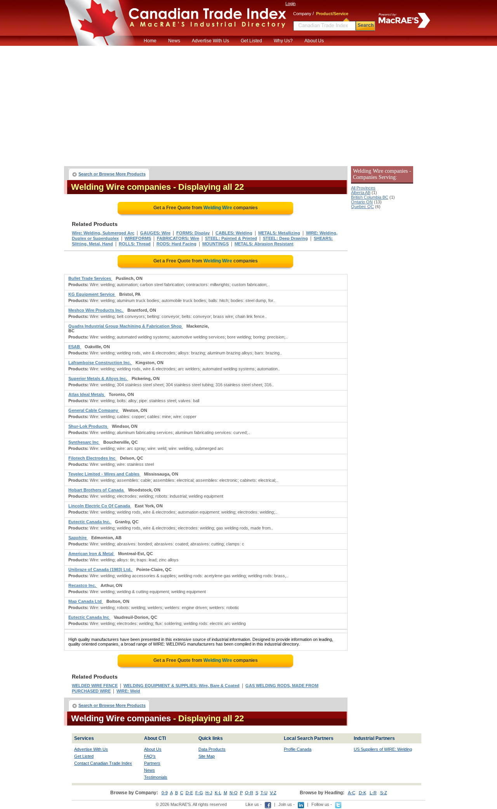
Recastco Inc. (82, 585)
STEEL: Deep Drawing (285, 238)
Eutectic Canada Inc (89, 617)
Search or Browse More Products (112, 174)
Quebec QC (362, 206)
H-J (208, 792)
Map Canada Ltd (85, 601)
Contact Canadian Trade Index (103, 763)
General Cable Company (93, 410)
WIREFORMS (138, 238)
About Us (314, 40)
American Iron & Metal (91, 553)
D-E (189, 792)
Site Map (206, 756)
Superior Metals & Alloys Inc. (98, 378)
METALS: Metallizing (279, 233)
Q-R (249, 792)
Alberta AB (360, 192)
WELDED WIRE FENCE (95, 685)
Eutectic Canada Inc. (89, 521)
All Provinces (363, 188)
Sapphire (78, 537)
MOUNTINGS (215, 243)
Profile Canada (297, 749)
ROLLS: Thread (135, 243)
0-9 (165, 792)
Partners (152, 763)
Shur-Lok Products (88, 426)
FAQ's (150, 756)
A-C (351, 792)
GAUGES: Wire (155, 233)
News (174, 40)
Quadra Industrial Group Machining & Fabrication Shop (125, 326)
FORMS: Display (193, 233)
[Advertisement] (248, 104)
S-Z (383, 792)
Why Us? (283, 40)
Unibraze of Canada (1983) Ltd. (100, 569)
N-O (233, 792)
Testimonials (155, 777)
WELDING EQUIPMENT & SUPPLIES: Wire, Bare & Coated (181, 685)
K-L (218, 792)
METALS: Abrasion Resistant (264, 243)
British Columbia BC (369, 197)
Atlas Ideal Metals (86, 394)
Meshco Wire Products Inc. (96, 310)
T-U (264, 792)
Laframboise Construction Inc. (100, 362)
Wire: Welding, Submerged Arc (103, 233)
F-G (199, 792)
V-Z (273, 792)
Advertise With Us (210, 40)
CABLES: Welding (233, 233)
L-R (373, 792)
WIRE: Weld (128, 691)
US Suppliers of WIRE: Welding (383, 749)
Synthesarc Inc (84, 442)
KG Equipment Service (92, 294)
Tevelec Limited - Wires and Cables (104, 474)
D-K (362, 792)
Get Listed (251, 40)
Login (290, 3)
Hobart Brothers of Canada (96, 490)
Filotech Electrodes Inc (92, 458)
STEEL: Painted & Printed (231, 238)
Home (150, 40)
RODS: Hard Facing (176, 243)
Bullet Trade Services (90, 278)
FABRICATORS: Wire (178, 238)
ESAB (74, 346)
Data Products (212, 749)
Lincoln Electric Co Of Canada (99, 505)
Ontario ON (362, 202)
